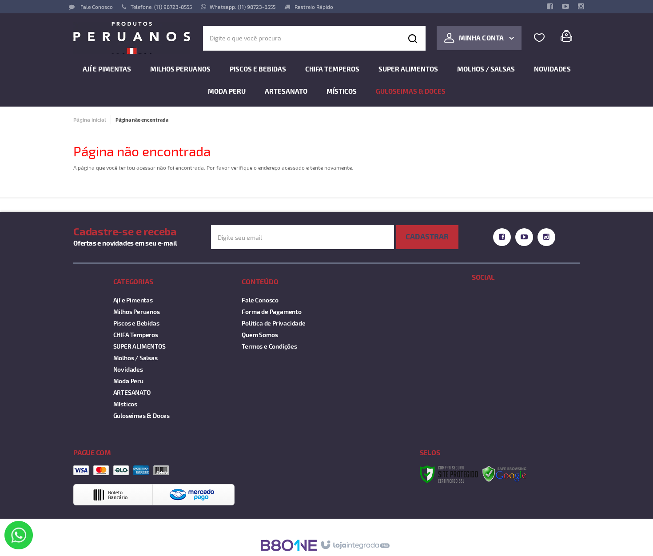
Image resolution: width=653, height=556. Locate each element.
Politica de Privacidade (273, 323)
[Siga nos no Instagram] (581, 7)
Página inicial (89, 119)
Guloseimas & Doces (141, 415)
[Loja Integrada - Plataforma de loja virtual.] (355, 545)
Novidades (128, 369)
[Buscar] (412, 38)
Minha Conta (481, 38)
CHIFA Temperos (135, 334)
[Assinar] (427, 237)
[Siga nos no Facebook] (549, 7)
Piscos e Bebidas (136, 323)
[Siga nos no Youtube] (565, 7)
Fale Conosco (96, 7)
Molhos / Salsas (135, 357)
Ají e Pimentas (133, 300)
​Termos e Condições (269, 346)
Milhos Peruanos (136, 311)
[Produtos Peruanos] (131, 38)
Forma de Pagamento (271, 311)
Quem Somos (260, 334)
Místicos (125, 404)
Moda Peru (128, 381)
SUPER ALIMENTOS (139, 346)
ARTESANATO (132, 392)
